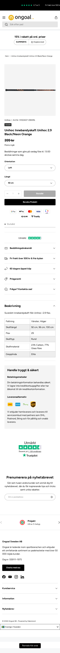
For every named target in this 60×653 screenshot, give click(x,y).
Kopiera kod (39, 42)
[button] (56, 17)
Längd (7, 177)
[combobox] (30, 24)
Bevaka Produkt (30, 202)
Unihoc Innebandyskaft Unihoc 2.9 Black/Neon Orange (31, 56)
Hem (7, 56)
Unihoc (7, 120)
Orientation (9, 161)
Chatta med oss (13, 567)
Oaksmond (31, 621)
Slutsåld (39, 193)
